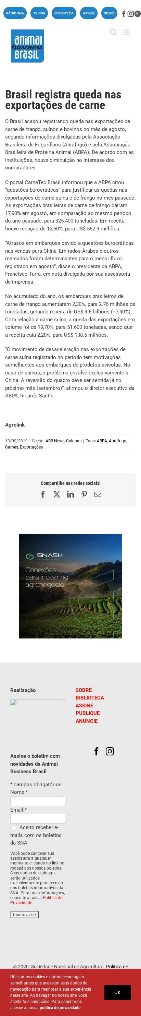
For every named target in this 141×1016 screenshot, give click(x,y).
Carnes (11, 447)
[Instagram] (110, 751)
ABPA (102, 441)
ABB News (55, 441)
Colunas (73, 441)
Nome (19, 792)
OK (117, 992)
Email (18, 810)
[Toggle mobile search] (113, 32)
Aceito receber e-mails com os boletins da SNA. (36, 835)
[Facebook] (96, 751)
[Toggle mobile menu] (127, 32)
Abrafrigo (117, 441)
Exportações (31, 447)
